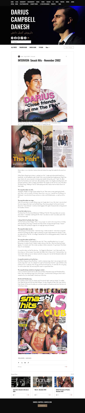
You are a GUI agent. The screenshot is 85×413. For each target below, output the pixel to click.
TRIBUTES (53, 4)
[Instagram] (12, 38)
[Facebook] (15, 38)
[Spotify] (18, 38)
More (47, 47)
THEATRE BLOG (23, 47)
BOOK (16, 4)
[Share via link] (28, 362)
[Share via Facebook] (18, 362)
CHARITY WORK (34, 4)
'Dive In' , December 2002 (40, 390)
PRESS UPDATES (21, 358)
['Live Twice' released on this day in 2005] (21, 382)
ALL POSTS (14, 47)
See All (72, 374)
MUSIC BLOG (33, 47)
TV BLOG (41, 47)
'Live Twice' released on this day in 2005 (21, 390)
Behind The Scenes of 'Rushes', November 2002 (63, 390)
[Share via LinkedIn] (25, 362)
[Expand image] (26, 146)
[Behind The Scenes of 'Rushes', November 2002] (64, 382)
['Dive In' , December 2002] (42, 382)
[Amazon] (25, 38)
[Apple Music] (22, 38)
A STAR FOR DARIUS (45, 4)
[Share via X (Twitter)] (21, 362)
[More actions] (66, 56)
